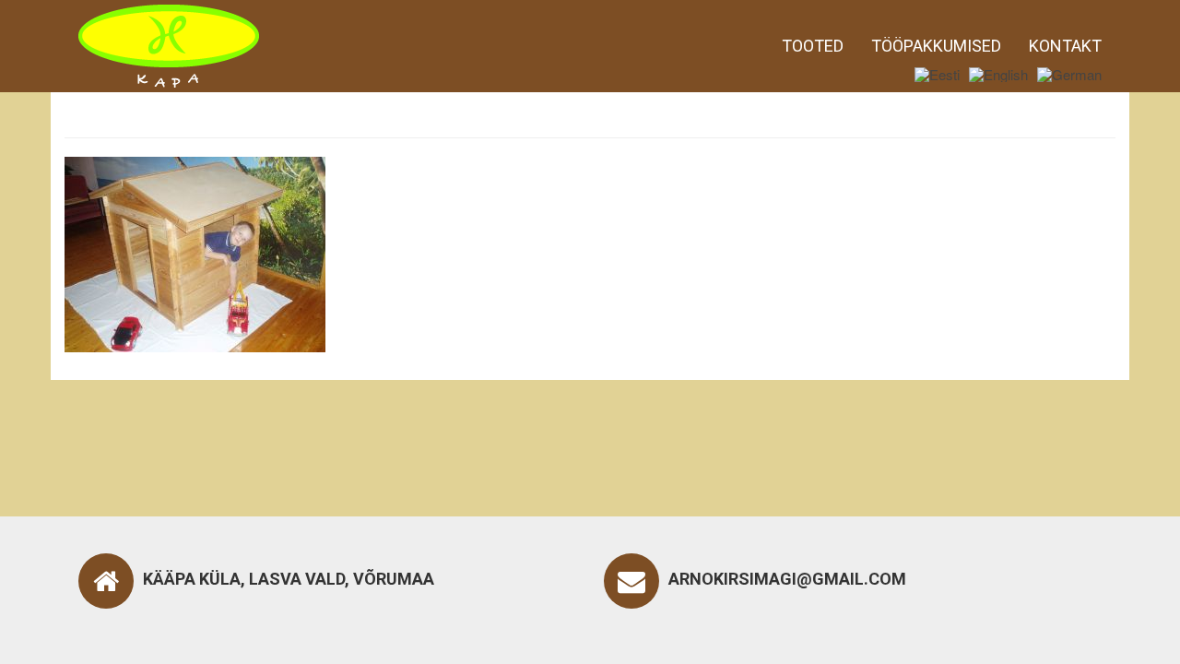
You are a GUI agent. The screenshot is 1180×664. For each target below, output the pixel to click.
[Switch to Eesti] (937, 73)
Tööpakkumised (936, 45)
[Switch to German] (1069, 73)
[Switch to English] (998, 73)
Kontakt (1065, 45)
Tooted (813, 45)
